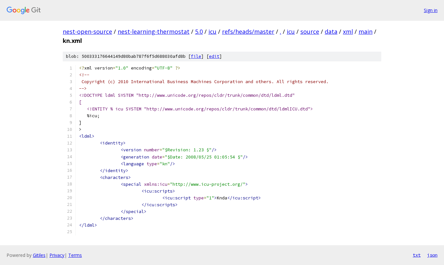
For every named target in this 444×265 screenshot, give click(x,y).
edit (214, 56)
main (365, 31)
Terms (75, 255)
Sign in (430, 10)
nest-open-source (87, 31)
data (331, 31)
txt (417, 255)
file (196, 56)
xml (348, 31)
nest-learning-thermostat (153, 31)
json (432, 255)
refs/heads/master (248, 31)
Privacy (56, 255)
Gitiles (39, 255)
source (309, 31)
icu (212, 31)
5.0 (199, 31)
